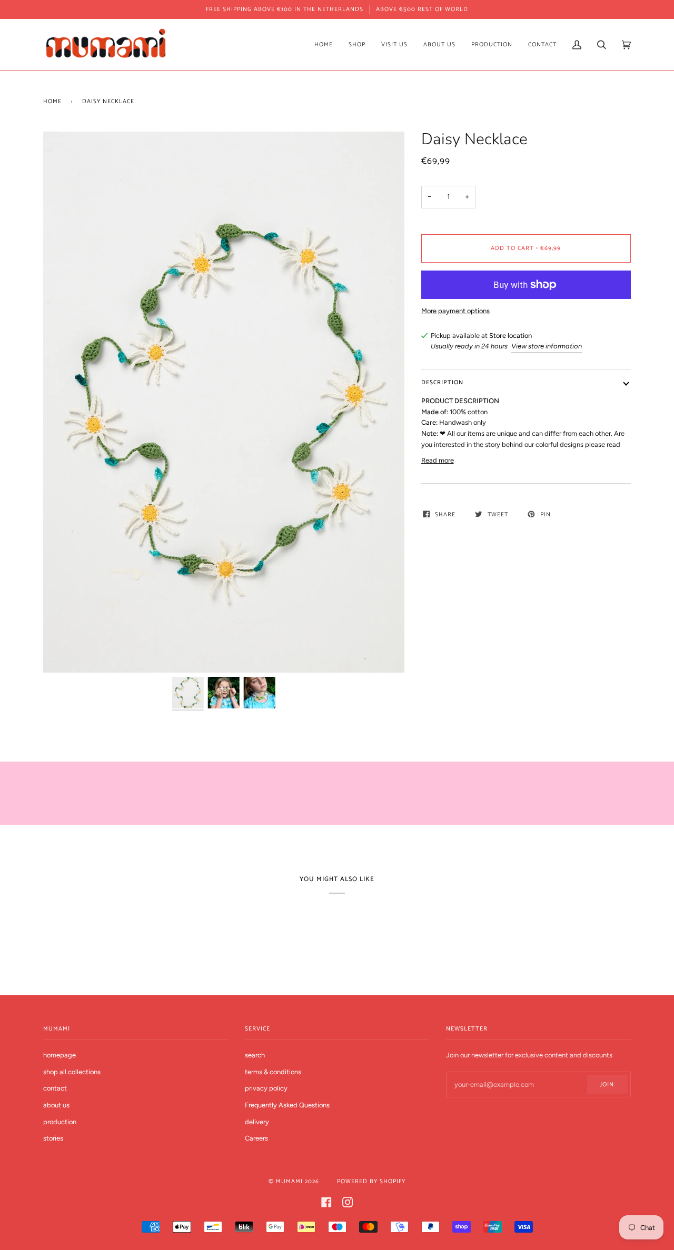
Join (607, 1084)
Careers (256, 1138)
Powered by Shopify (371, 1181)
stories (53, 1138)
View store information (546, 346)
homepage (59, 1055)
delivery (257, 1122)
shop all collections (72, 1072)
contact (55, 1088)
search (255, 1055)
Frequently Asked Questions (287, 1105)
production (59, 1122)
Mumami (289, 1181)
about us (56, 1105)
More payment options (455, 311)
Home (52, 101)
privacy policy (266, 1088)
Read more (437, 460)
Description (442, 382)
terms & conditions (273, 1072)
